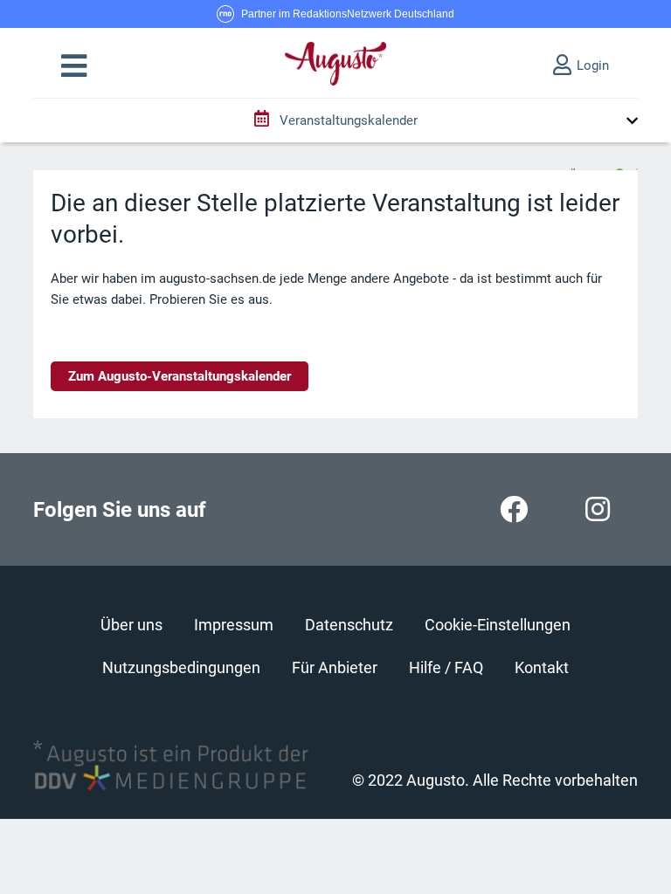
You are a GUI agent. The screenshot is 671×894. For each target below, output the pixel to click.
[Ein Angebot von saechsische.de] (602, 166)
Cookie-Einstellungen (498, 624)
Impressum (233, 624)
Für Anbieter (334, 667)
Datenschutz (349, 624)
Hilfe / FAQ (446, 667)
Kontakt (542, 667)
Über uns (131, 624)
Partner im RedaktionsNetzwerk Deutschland (347, 14)
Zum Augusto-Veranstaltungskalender (179, 376)
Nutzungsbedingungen (181, 667)
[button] (73, 66)
